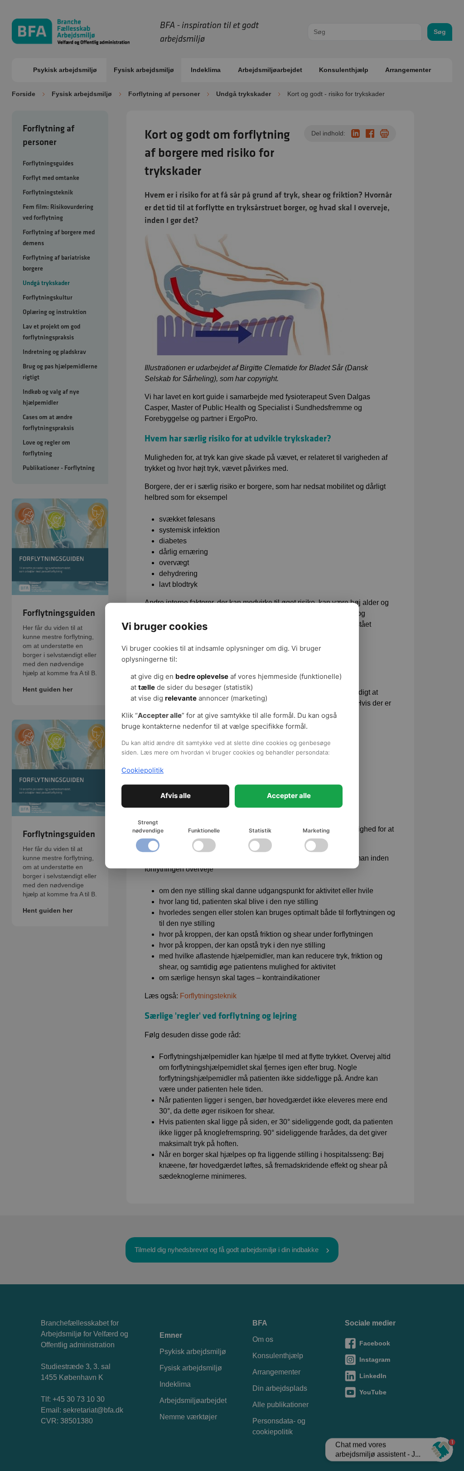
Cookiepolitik (142, 770)
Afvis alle (175, 795)
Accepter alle (289, 795)
